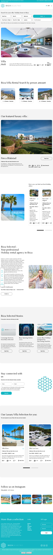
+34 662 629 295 (20, 289)
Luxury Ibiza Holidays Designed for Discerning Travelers (44, 339)
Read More (46, 158)
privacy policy (16, 389)
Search (41, 16)
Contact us (6, 293)
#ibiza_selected (7, 490)
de (48, 5)
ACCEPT (23, 552)
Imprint (28, 527)
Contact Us (29, 530)
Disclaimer (29, 526)
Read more (29, 552)
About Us (29, 528)
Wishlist (29, 523)
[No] (51, 551)
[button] (3, 42)
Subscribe (6, 393)
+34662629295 (41, 0)
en (46, 5)
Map (28, 525)
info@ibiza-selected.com (48, 0)
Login (46, 532)
